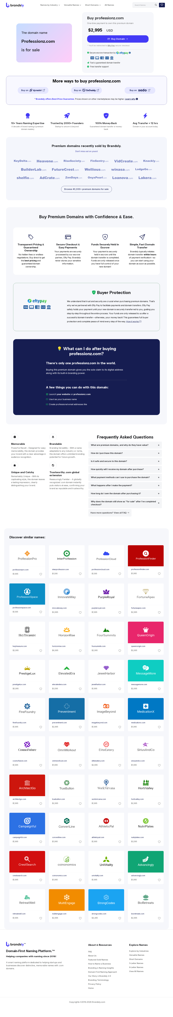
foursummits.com (98, 646)
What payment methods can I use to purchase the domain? (120, 477)
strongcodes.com (99, 914)
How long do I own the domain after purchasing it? (116, 493)
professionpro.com (20, 570)
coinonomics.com (59, 876)
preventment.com (59, 723)
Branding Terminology (98, 980)
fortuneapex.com (138, 608)
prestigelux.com (19, 684)
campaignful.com (20, 837)
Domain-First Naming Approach (102, 972)
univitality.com (97, 876)
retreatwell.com (19, 914)
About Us (92, 956)
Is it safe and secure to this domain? (109, 461)
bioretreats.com (137, 914)
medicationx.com (138, 723)
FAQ (90, 952)
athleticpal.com (98, 837)
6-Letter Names (136, 967)
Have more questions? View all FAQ (109, 513)
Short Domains (92, 5)
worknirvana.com (99, 799)
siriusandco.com (138, 761)
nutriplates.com (137, 837)
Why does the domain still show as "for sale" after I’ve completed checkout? (123, 503)
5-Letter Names (136, 963)
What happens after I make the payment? (111, 485)
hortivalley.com (137, 799)
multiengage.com (59, 914)
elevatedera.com (59, 684)
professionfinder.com (140, 569)
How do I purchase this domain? (107, 453)
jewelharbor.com (98, 684)
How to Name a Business (99, 964)
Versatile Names (71, 5)
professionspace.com (22, 608)
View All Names (136, 971)
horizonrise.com (58, 646)
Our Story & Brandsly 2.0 (99, 976)
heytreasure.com (20, 646)
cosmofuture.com (20, 761)
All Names (109, 5)
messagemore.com (139, 684)
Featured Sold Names (98, 960)
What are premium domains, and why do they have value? (119, 445)
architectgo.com (19, 799)
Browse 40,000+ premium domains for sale (86, 189)
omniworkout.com (59, 761)
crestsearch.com (19, 876)
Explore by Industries (139, 951)
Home (91, 988)
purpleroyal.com (98, 608)
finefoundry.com (19, 723)
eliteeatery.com (98, 761)
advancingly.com (138, 876)
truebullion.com (58, 799)
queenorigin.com (138, 646)
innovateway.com (59, 608)
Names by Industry (49, 5)
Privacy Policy (94, 984)
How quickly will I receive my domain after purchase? (117, 469)
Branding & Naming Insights (101, 968)
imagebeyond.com (99, 723)
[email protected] (96, 404)
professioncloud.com (100, 569)
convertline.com (58, 837)
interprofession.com (60, 569)
